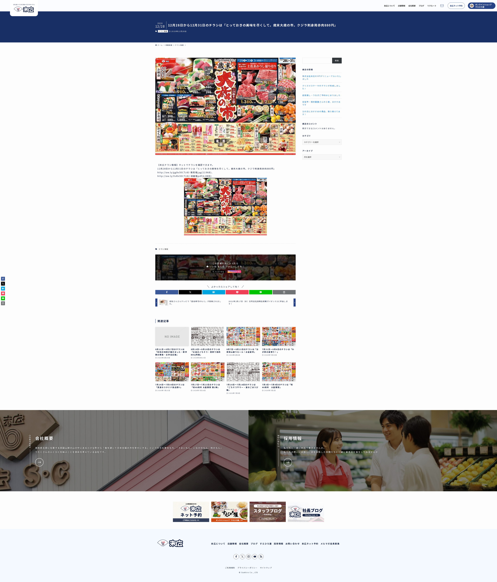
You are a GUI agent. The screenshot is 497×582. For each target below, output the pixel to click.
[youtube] (254, 556)
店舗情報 (232, 543)
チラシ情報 (163, 31)
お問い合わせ (293, 543)
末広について (218, 543)
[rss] (261, 556)
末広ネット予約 (310, 543)
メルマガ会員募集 (330, 543)
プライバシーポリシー (247, 567)
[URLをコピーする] (284, 292)
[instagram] (248, 556)
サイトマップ (266, 567)
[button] (166, 292)
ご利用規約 (230, 567)
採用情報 (278, 543)
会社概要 (244, 543)
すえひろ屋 (266, 543)
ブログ (254, 543)
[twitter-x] (242, 556)
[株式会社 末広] (24, 8)
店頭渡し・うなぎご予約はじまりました (321, 95)
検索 (337, 60)
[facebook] (236, 556)
